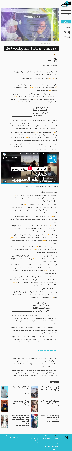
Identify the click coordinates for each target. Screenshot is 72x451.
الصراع (49, 226)
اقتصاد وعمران (46, 438)
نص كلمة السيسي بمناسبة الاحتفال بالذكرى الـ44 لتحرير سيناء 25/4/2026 (16, 401)
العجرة (15, 97)
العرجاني (36, 132)
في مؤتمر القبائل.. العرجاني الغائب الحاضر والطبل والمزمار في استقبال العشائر (45, 387)
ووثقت (45, 270)
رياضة (48, 444)
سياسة (55, 54)
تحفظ (52, 216)
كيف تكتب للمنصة (67, 28)
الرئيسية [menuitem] (68, 9)
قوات (50, 90)
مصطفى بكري (52, 78)
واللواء (27, 137)
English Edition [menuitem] (66, 21)
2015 (49, 235)
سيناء (19, 102)
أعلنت (36, 247)
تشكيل (44, 240)
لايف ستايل (47, 446)
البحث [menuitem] (68, 12)
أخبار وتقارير (47, 435)
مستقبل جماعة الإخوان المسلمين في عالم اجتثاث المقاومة (47, 415)
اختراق (15, 282)
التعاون (26, 205)
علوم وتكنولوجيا (55, 446)
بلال (33, 258)
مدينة (38, 364)
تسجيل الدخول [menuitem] (66, 18)
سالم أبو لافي (13, 237)
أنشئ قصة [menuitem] (67, 15)
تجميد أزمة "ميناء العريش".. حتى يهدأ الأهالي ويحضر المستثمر (46, 401)
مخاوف (31, 87)
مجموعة (52, 297)
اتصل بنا (36, 442)
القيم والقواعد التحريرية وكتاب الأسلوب (66, 32)
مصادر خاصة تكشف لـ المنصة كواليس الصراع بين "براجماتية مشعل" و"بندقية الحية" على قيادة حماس (16, 416)
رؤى (57, 444)
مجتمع (56, 441)
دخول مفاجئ (55, 449)
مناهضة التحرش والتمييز (66, 37)
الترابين (16, 123)
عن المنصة (36, 436)
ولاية (35, 99)
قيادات (53, 132)
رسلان (12, 135)
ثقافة (49, 441)
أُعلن (55, 87)
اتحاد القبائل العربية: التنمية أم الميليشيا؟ (21, 387)
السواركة (34, 249)
